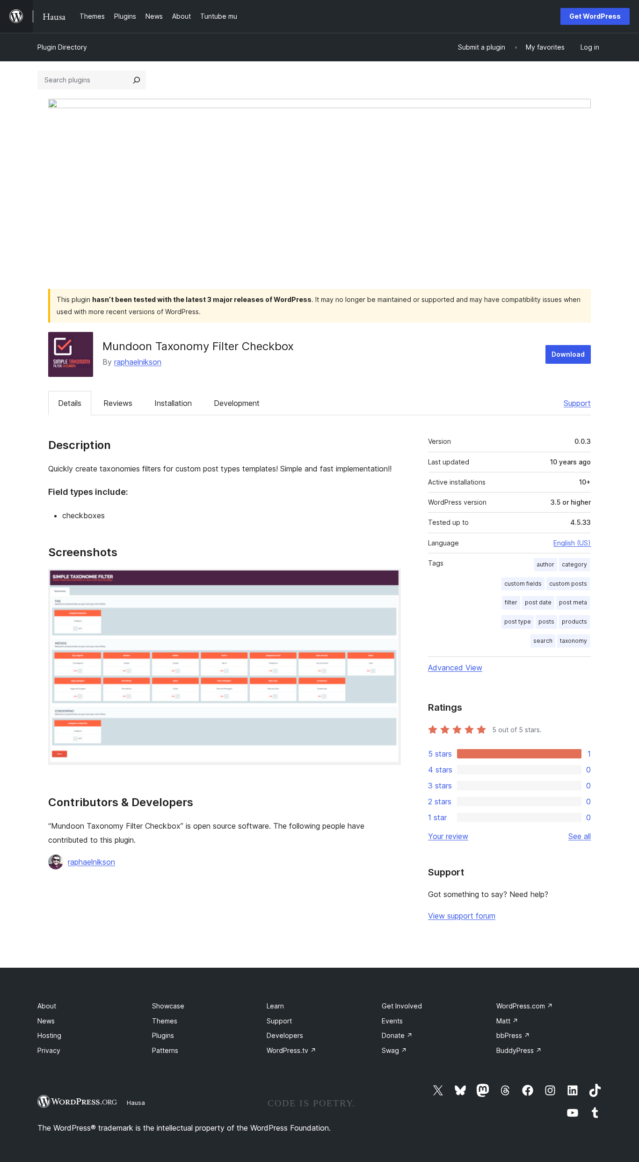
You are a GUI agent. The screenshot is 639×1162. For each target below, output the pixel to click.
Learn (275, 1006)
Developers (285, 1035)
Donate (397, 1035)
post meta (573, 602)
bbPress (513, 1035)
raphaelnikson (137, 362)
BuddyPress (519, 1050)
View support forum (461, 915)
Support (577, 403)
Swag (394, 1050)
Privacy (48, 1050)
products (574, 621)
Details (69, 403)
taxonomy (573, 640)
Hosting (49, 1035)
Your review (448, 836)
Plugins (163, 1035)
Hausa (136, 1102)
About (46, 1006)
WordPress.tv (291, 1050)
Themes (164, 1021)
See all (579, 836)
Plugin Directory (62, 47)
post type (517, 621)
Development (237, 403)
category (574, 564)
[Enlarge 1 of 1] (388, 581)
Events (392, 1021)
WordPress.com (524, 1006)
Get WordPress (595, 16)
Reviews (117, 403)
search (542, 640)
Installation (173, 403)
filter (511, 602)
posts (546, 621)
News (46, 1021)
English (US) (572, 543)
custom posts (568, 583)
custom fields (523, 583)
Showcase (168, 1006)
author (545, 564)
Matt (507, 1021)
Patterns (165, 1050)
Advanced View (455, 667)
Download (568, 354)
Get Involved (402, 1006)
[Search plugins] (136, 80)
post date (538, 602)
